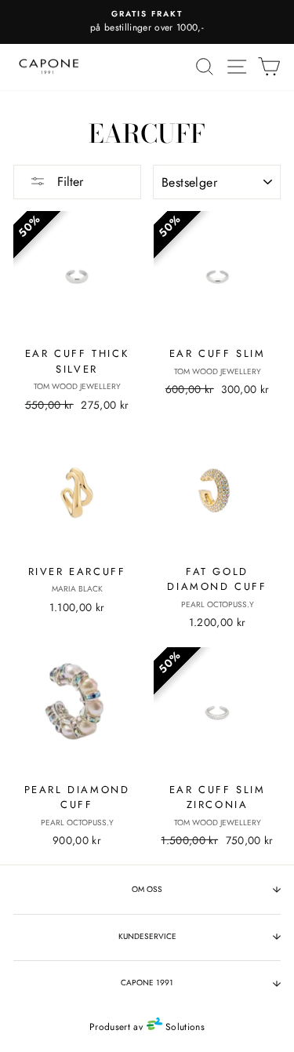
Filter (68, 182)
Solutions (183, 1027)
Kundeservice (147, 936)
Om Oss (147, 889)
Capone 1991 (147, 982)
